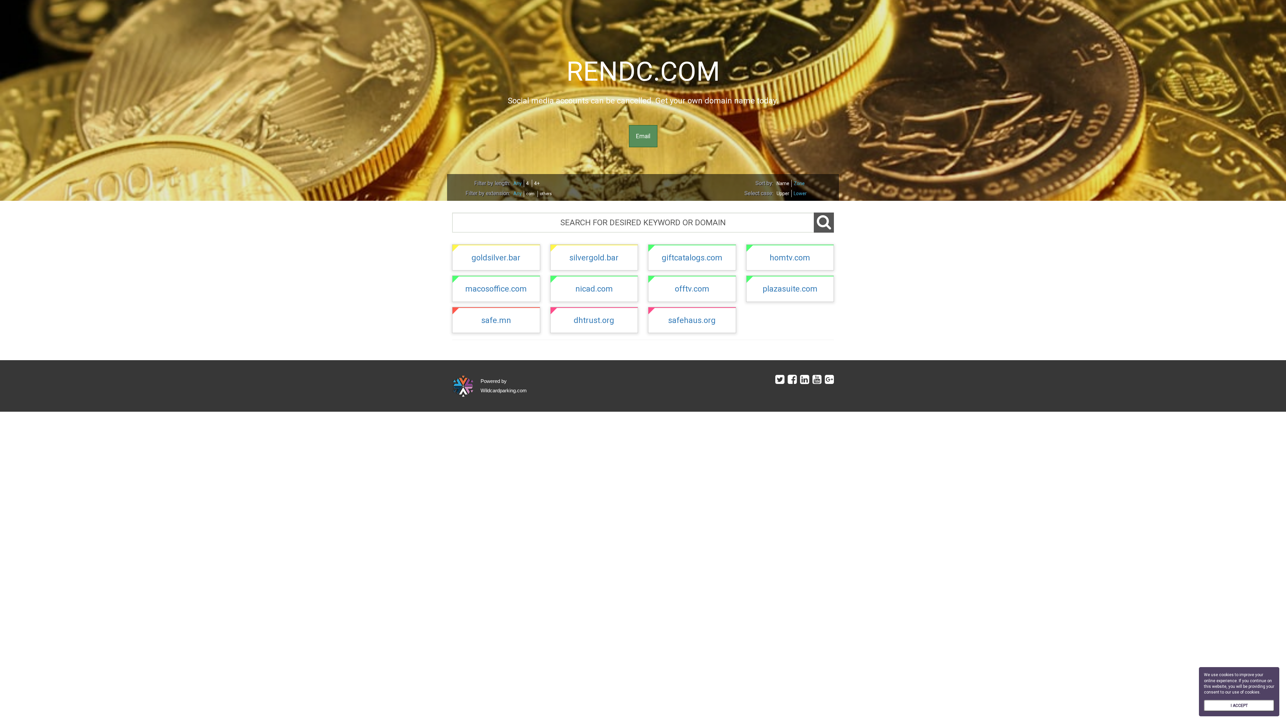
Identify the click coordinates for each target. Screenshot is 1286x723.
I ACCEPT (1239, 705)
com (530, 193)
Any (517, 183)
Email (643, 136)
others (546, 193)
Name (783, 183)
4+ (537, 183)
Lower (800, 193)
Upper (783, 193)
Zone (799, 183)
